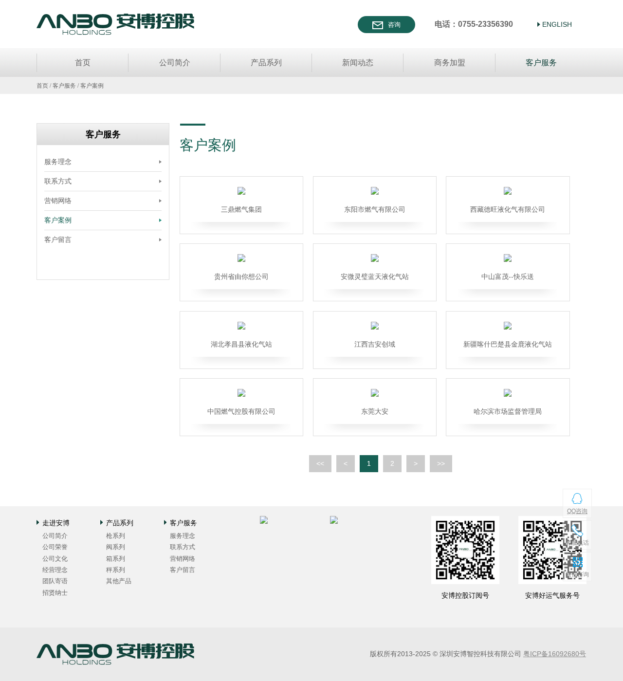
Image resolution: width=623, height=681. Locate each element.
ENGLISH (557, 24)
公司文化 (55, 558)
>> (441, 463)
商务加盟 (449, 62)
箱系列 (115, 558)
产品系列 (266, 62)
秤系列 (115, 569)
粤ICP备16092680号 (554, 654)
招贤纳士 (55, 592)
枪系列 (115, 535)
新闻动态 (357, 62)
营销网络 (58, 200)
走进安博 (56, 523)
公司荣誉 (55, 547)
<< (320, 463)
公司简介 (174, 62)
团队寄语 (55, 581)
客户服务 (541, 62)
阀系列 (115, 547)
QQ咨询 (577, 511)
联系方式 (58, 181)
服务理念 (58, 162)
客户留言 (58, 239)
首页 (83, 62)
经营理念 (55, 569)
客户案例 (92, 85)
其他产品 (118, 581)
